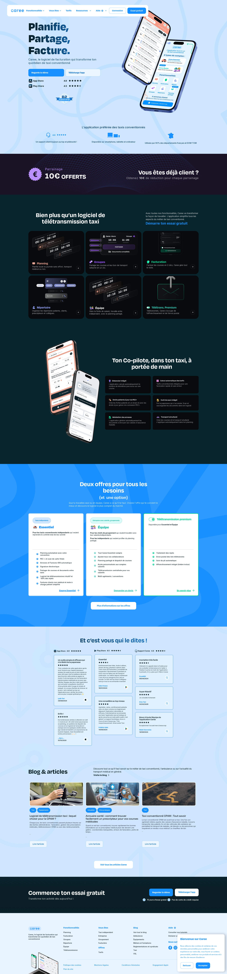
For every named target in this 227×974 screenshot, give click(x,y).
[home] (17, 10)
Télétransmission (70, 950)
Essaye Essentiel (67, 590)
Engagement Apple (160, 965)
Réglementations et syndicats (145, 946)
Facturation (68, 936)
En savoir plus (184, 590)
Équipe (66, 946)
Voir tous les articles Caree (113, 864)
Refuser (187, 965)
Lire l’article (38, 844)
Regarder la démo (161, 892)
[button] (35, 10)
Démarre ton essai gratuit (167, 223)
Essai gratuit (137, 10)
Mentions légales (101, 965)
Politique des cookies (72, 965)
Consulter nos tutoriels (177, 932)
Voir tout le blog (139, 932)
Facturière (102, 943)
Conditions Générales (131, 965)
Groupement (103, 939)
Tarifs (68, 10)
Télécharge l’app (77, 72)
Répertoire (67, 943)
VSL (135, 954)
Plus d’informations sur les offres (113, 605)
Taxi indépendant (105, 932)
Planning (67, 932)
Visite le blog (100, 775)
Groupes (66, 939)
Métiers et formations (142, 943)
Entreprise (102, 936)
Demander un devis (123, 590)
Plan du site (68, 969)
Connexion (117, 10)
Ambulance (138, 936)
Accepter (203, 965)
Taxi (135, 950)
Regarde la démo (39, 72)
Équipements (138, 939)
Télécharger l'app (186, 892)
